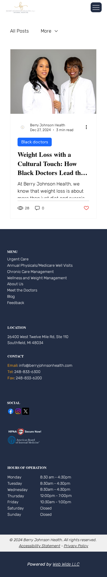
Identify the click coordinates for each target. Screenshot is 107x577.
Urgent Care (18, 259)
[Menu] (96, 7)
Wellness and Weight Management (37, 278)
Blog (11, 296)
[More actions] (88, 127)
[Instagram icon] (18, 411)
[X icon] (25, 411)
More (46, 31)
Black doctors (34, 142)
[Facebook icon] (10, 411)
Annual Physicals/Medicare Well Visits (40, 265)
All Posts (19, 31)
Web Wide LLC (66, 564)
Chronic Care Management (30, 271)
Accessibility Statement (39, 546)
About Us (15, 284)
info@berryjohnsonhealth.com (45, 365)
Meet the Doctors (22, 290)
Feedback (15, 302)
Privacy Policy (76, 546)
